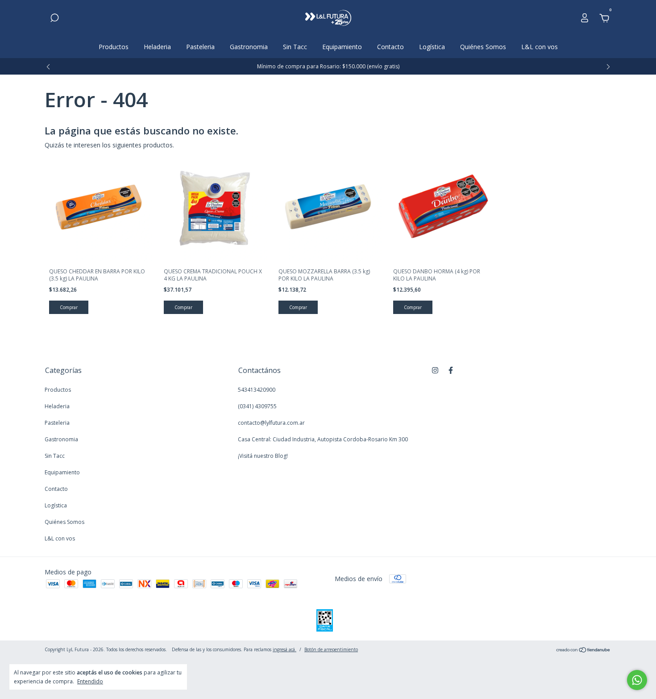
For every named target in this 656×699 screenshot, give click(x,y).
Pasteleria (200, 46)
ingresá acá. (284, 649)
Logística (432, 46)
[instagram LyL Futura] (435, 370)
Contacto (390, 46)
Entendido (90, 681)
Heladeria (157, 46)
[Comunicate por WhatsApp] (637, 680)
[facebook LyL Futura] (450, 370)
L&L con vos (539, 46)
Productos (114, 46)
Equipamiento (342, 46)
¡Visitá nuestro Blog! (263, 456)
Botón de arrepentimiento (331, 649)
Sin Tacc (295, 46)
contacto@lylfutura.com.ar (271, 423)
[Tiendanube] (583, 650)
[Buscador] (54, 19)
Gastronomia (249, 46)
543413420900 (256, 389)
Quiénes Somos (483, 46)
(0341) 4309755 (257, 406)
